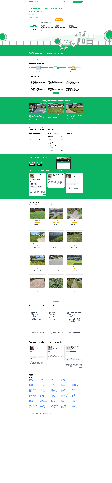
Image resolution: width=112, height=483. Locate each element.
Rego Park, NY (74, 401)
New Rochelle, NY (64, 396)
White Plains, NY (63, 407)
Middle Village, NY (32, 394)
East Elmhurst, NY (64, 383)
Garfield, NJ (31, 386)
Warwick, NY (74, 406)
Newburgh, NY (42, 397)
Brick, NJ (41, 380)
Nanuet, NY (63, 395)
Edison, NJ (73, 383)
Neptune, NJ (74, 395)
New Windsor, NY (74, 396)
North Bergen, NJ (64, 397)
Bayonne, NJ (42, 379)
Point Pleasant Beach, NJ (44, 401)
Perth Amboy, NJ (74, 400)
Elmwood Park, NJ (43, 384)
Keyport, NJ (42, 390)
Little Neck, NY (74, 390)
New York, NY (31, 397)
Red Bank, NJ (63, 401)
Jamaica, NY (52, 389)
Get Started (56, 92)
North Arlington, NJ (53, 397)
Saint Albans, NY (74, 402)
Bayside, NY (52, 379)
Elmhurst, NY (31, 384)
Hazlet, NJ (73, 386)
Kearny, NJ (31, 390)
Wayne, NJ (31, 407)
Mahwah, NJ (63, 391)
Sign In (70, 1)
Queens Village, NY (54, 401)
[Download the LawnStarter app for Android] (39, 165)
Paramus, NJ (31, 400)
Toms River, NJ (42, 406)
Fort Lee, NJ (53, 385)
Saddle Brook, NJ (64, 402)
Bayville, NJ (63, 379)
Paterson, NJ (63, 400)
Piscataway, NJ (31, 401)
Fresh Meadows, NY (75, 385)
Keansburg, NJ (74, 389)
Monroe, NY (74, 394)
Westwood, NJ (53, 407)
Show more (44, 194)
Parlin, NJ (41, 400)
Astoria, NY (31, 379)
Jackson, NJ (42, 389)
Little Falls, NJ (63, 390)
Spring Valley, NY (42, 405)
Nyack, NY (73, 397)
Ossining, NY (53, 399)
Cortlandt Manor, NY (32, 383)
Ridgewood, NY (42, 402)
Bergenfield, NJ (31, 380)
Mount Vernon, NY (53, 395)
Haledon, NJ (52, 386)
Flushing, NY (31, 385)
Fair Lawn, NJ (63, 384)
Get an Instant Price (78, 1)
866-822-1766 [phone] (65, 1)
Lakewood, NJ (53, 390)
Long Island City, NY (54, 391)
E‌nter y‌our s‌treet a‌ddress (35, 19)
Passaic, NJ (52, 400)
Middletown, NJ (42, 394)
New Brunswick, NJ (32, 396)
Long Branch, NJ (42, 391)
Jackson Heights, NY (32, 389)
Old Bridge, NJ (42, 399)
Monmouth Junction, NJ (65, 394)
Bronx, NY (52, 380)
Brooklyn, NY (63, 380)
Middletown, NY (53, 394)
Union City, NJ (63, 406)
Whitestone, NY (74, 407)
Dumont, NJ (42, 383)
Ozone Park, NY (63, 399)
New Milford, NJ (53, 396)
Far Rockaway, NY (74, 384)
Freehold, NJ (63, 385)
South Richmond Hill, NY (33, 405)
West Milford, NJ (42, 407)
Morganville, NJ (42, 395)
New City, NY (42, 396)
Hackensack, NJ (42, 386)
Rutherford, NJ (53, 402)
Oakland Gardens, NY (32, 399)
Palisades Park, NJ (75, 399)
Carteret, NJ (74, 380)
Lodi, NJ (30, 391)
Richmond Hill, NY (32, 402)
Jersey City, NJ (63, 389)
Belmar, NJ (73, 379)
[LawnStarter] (33, 1)
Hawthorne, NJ (63, 386)
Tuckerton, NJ (53, 406)
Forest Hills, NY (42, 385)
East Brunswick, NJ (54, 383)
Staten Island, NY (64, 405)
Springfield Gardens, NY (54, 405)
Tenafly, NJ (31, 406)
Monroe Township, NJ (32, 395)
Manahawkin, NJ (74, 391)
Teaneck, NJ (74, 405)
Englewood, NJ (53, 384)
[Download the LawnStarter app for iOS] (32, 165)
